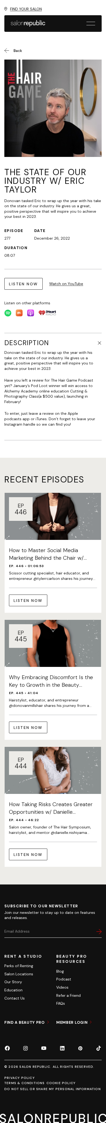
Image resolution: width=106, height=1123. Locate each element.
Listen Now (23, 283)
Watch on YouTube (66, 283)
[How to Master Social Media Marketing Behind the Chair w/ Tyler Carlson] (53, 553)
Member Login (72, 1022)
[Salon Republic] (28, 23)
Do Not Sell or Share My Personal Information (52, 1089)
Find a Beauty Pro (25, 1022)
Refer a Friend (68, 995)
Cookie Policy (61, 1083)
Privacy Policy (19, 1078)
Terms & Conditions (24, 1083)
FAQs (60, 1003)
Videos (62, 987)
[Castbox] (19, 313)
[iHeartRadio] (47, 312)
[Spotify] (7, 313)
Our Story (13, 981)
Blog (60, 971)
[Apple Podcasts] (30, 313)
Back (18, 50)
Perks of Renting (18, 965)
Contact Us (14, 998)
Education (13, 990)
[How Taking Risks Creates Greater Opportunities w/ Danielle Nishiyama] (53, 807)
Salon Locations (18, 974)
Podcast (63, 979)
